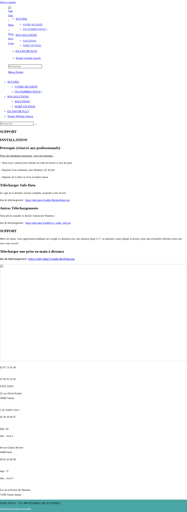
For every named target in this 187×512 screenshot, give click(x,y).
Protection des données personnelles (15, 508)
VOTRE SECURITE (26, 86)
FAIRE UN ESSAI (25, 106)
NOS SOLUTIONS (18, 96)
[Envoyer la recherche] (36, 124)
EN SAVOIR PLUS (18, 111)
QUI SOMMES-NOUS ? (28, 91)
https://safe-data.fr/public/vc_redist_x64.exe (48, 223)
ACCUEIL (13, 81)
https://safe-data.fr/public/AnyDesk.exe (51, 259)
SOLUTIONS (22, 101)
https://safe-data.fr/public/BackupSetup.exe (47, 200)
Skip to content (8, 2)
